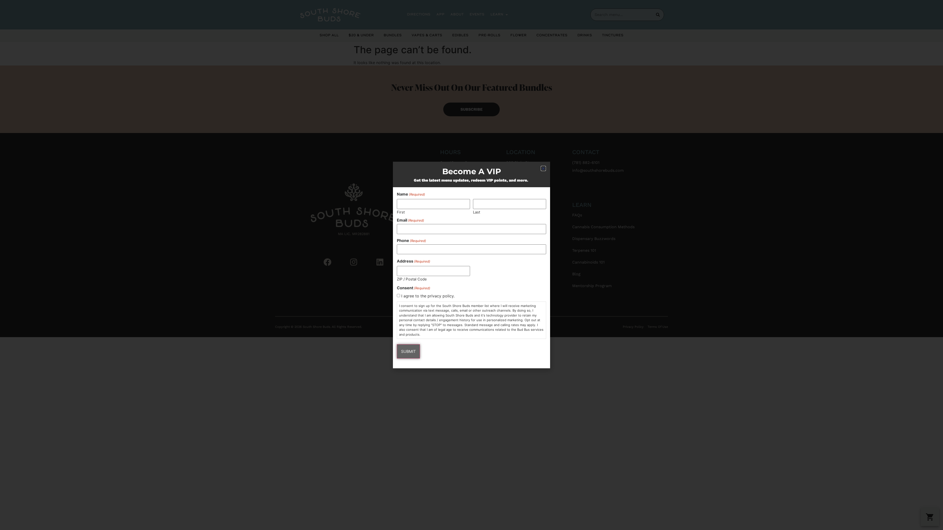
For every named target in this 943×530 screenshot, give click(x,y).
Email (410, 220)
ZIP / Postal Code (412, 279)
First (401, 212)
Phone (411, 240)
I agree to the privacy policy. (428, 296)
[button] (543, 168)
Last (476, 212)
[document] (471, 265)
